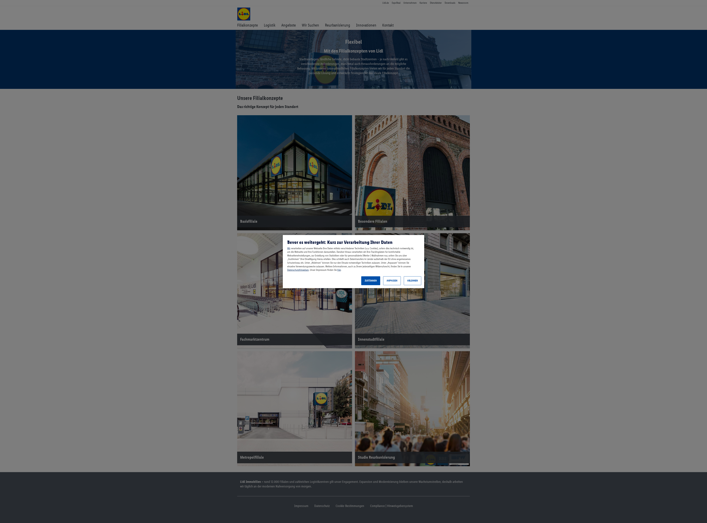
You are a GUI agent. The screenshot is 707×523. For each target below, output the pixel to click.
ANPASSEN (392, 280)
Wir (288, 248)
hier (339, 270)
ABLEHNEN (412, 280)
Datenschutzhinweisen (298, 270)
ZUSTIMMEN (371, 280)
